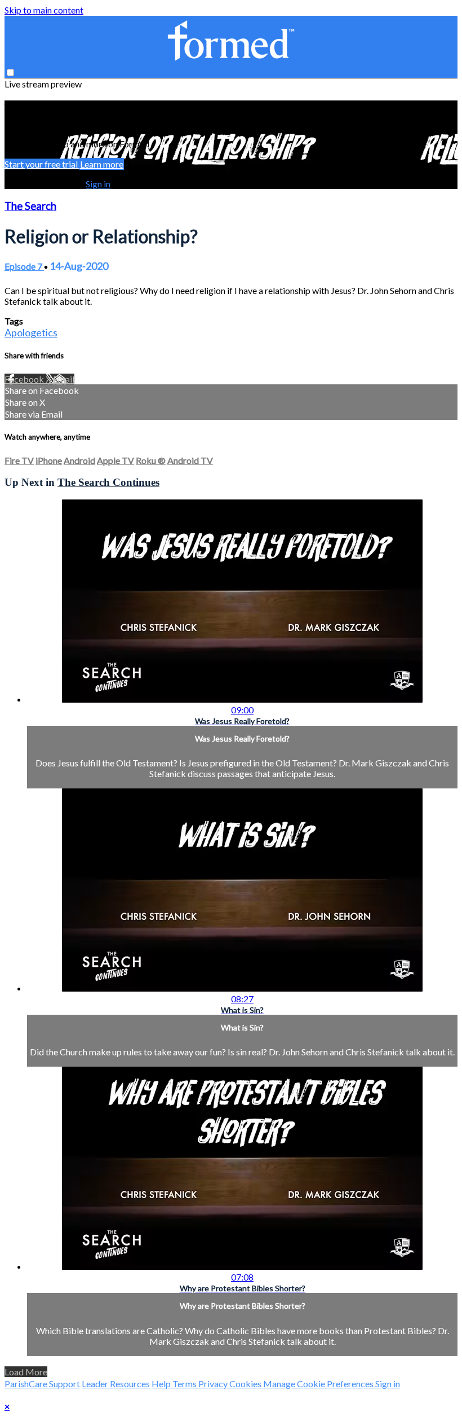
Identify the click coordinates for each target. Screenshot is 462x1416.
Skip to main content (44, 10)
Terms (185, 1383)
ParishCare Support (42, 1383)
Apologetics (31, 332)
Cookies (246, 1383)
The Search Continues (108, 482)
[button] (10, 72)
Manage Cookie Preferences (319, 1383)
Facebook (25, 379)
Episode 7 (24, 266)
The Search (30, 206)
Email (63, 379)
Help (162, 1383)
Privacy (213, 1383)
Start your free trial (42, 164)
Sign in (98, 183)
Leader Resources (116, 1383)
